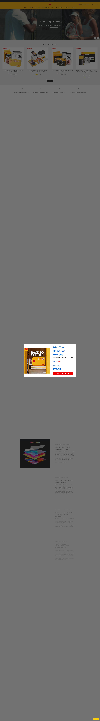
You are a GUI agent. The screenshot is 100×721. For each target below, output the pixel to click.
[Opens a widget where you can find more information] (96, 719)
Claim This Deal (63, 373)
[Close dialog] (23, 344)
